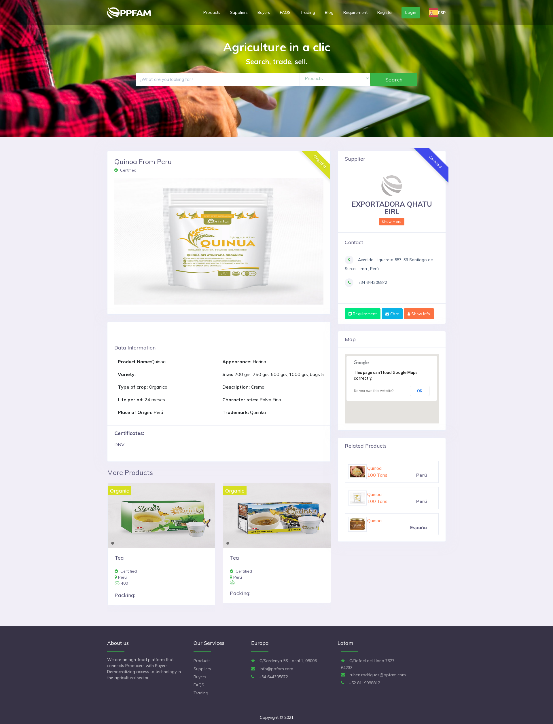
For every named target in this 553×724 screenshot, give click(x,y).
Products (211, 12)
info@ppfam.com (276, 668)
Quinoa (374, 494)
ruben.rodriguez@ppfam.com (377, 674)
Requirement (355, 12)
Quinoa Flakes (381, 468)
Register (385, 12)
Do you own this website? (373, 391)
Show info (420, 313)
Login (410, 12)
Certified (128, 170)
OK (419, 391)
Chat (394, 313)
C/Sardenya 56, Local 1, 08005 (287, 660)
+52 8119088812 (364, 682)
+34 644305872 (372, 282)
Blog (329, 12)
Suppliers (239, 12)
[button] (121, 241)
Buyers (263, 12)
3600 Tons (378, 475)
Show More (392, 221)
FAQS (285, 12)
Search (394, 79)
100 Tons (377, 501)
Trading (307, 12)
